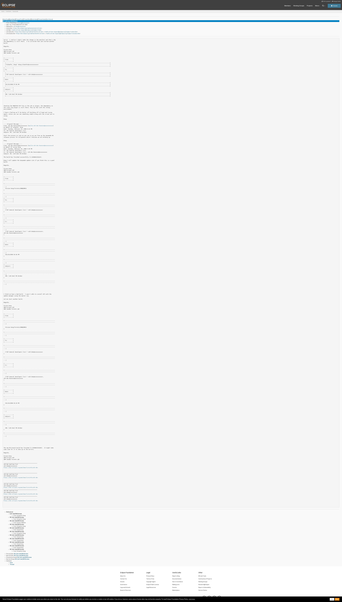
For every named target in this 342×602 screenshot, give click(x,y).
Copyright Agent (151, 581)
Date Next (12, 19)
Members (287, 6)
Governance (123, 584)
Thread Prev (19, 19)
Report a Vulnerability (204, 587)
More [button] (317, 6)
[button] (323, 6)
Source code (15, 11)
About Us (122, 576)
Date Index (34, 19)
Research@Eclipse (203, 584)
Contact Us (123, 579)
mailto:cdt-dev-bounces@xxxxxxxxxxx (41, 125)
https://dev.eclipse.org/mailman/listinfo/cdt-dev (29, 31)
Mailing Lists (175, 584)
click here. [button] (192, 599)
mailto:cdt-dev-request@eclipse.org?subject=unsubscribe (63, 33)
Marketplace (176, 590)
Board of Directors (125, 590)
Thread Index (42, 19)
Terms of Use (150, 579)
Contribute (8, 11)
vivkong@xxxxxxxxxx (23, 23)
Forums (174, 587)
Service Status (202, 590)
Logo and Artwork (125, 587)
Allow (337, 599)
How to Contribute (177, 581)
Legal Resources (151, 587)
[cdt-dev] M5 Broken (16, 513)
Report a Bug (176, 576)
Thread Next (27, 19)
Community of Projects (205, 579)
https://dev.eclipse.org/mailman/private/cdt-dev (27, 28)
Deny (332, 599)
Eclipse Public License (152, 584)
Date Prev (6, 19)
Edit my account (327, 1)
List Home (49, 19)
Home (2, 11)
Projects (310, 6)
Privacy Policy (150, 576)
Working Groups (298, 6)
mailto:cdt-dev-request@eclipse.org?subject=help (26, 30)
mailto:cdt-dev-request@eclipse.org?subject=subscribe (61, 31)
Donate (335, 6)
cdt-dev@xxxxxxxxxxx (19, 26)
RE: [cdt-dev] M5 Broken (17, 517)
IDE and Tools (202, 576)
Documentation (176, 579)
